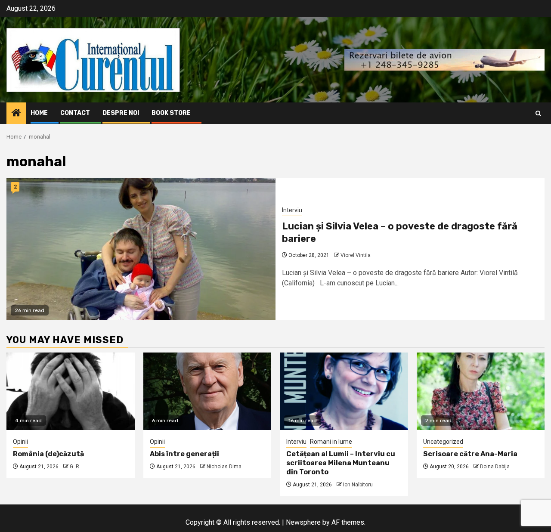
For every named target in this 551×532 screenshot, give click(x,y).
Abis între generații (184, 454)
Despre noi (120, 113)
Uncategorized (443, 441)
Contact (75, 113)
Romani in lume (331, 441)
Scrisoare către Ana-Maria (470, 454)
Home (39, 113)
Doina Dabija (495, 467)
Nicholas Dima (224, 467)
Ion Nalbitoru (358, 485)
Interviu (292, 210)
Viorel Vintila (356, 255)
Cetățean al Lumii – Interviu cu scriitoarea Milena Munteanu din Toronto (340, 463)
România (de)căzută (48, 454)
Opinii (20, 441)
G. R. (75, 467)
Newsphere (303, 522)
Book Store (171, 113)
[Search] (538, 113)
